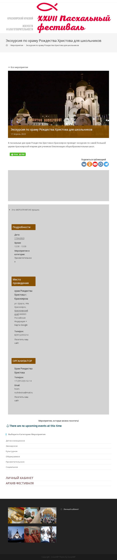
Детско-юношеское (15, 440)
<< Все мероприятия (18, 67)
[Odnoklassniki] (89, 164)
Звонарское (12, 446)
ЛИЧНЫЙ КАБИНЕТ (19, 478)
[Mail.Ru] (100, 164)
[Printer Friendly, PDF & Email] (18, 154)
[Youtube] (95, 164)
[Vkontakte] (83, 164)
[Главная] (7, 45)
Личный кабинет (71, 509)
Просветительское (15, 461)
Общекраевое (13, 456)
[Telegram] (106, 164)
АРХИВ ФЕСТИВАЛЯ (20, 483)
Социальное (12, 467)
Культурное (12, 451)
